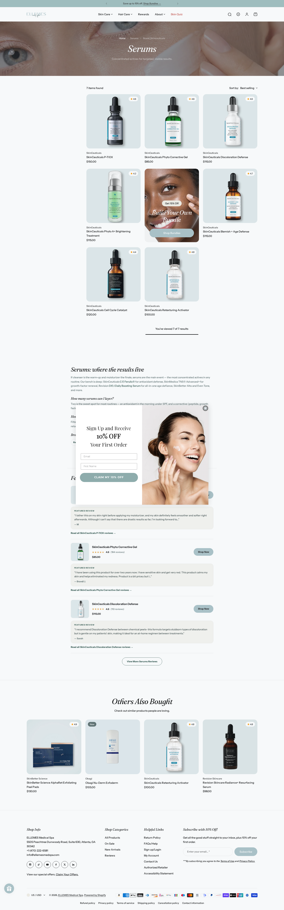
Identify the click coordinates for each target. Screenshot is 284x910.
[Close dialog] (205, 408)
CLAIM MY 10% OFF (109, 477)
